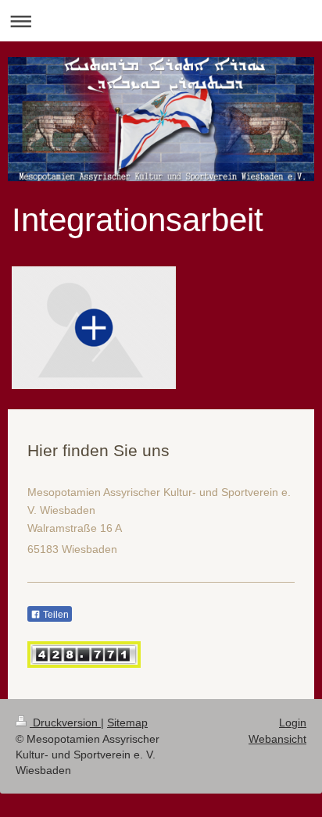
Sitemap (127, 722)
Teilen (55, 614)
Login (292, 722)
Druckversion (65, 722)
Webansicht (277, 739)
